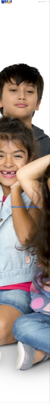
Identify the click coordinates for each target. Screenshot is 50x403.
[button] (1, 201)
